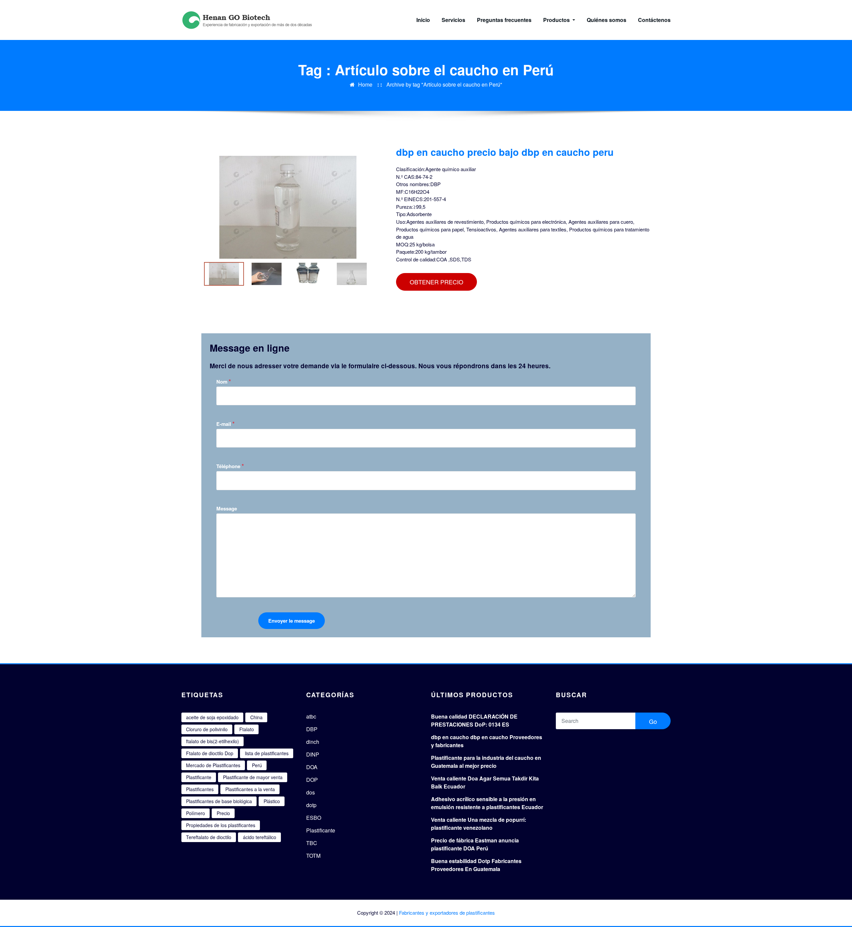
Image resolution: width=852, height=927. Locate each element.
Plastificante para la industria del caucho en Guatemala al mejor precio (486, 762)
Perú (257, 765)
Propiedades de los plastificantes (220, 825)
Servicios (453, 20)
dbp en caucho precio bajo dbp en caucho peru (505, 152)
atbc (311, 716)
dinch (312, 742)
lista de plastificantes (267, 753)
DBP (312, 729)
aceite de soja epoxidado (212, 717)
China (256, 717)
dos (310, 792)
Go (653, 721)
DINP (312, 754)
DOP (312, 779)
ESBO (313, 817)
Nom (223, 381)
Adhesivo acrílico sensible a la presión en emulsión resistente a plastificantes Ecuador (487, 803)
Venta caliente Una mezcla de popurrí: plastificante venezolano (478, 823)
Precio (223, 813)
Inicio (423, 20)
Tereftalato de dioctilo (208, 837)
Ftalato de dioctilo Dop (209, 753)
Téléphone (230, 466)
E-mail (225, 423)
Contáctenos (654, 20)
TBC (311, 843)
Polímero (195, 813)
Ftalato (246, 729)
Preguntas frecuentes (504, 20)
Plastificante (198, 777)
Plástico (272, 801)
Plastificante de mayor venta (253, 777)
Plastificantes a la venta (250, 789)
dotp (311, 805)
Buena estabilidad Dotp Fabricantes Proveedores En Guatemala (476, 865)
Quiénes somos (606, 20)
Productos (557, 20)
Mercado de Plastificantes (213, 765)
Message (226, 508)
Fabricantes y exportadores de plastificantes (447, 912)
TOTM (313, 855)
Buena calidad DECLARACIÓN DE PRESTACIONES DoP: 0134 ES (474, 720)
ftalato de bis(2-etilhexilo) (212, 741)
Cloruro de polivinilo (207, 729)
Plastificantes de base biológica (219, 801)
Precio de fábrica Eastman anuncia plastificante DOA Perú (475, 844)
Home (365, 84)
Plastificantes (200, 789)
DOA (312, 767)
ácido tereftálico (259, 837)
